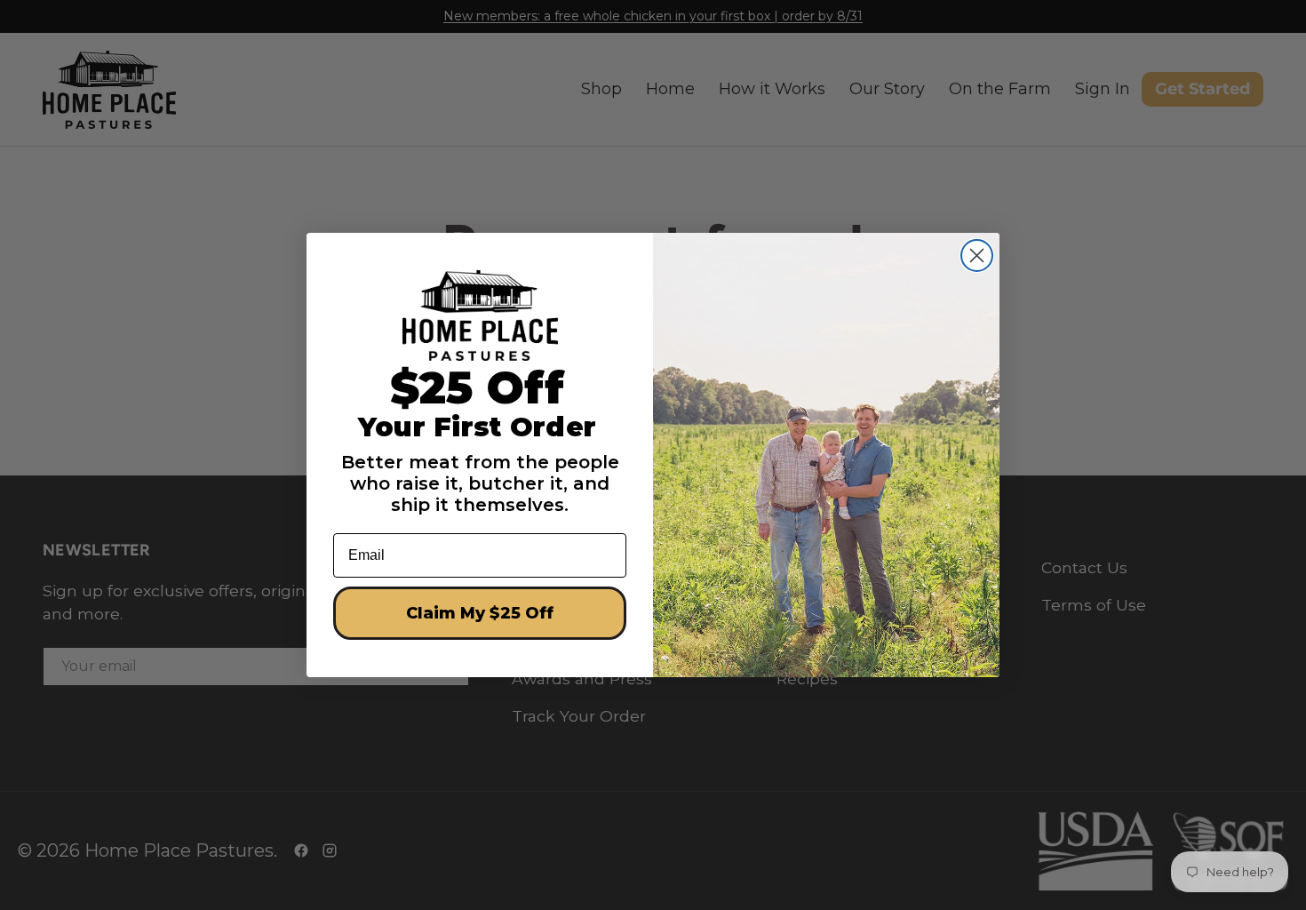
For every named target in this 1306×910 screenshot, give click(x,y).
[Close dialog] (976, 255)
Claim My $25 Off (479, 613)
